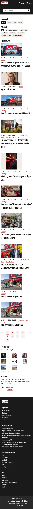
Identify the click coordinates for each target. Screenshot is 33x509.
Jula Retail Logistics (18, 35)
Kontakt (3, 475)
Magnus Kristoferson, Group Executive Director (13, 431)
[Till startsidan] (4, 2)
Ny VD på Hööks (8, 89)
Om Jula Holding (5, 411)
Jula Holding (5, 33)
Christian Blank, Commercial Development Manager (14, 442)
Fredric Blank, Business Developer (10, 444)
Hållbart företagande (7, 415)
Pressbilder (4, 478)
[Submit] (28, 10)
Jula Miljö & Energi (6, 35)
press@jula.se (9, 388)
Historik (3, 487)
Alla (2, 30)
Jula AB (22, 57)
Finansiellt (4, 484)
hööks (21, 87)
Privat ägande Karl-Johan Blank (9, 482)
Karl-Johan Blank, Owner (7, 428)
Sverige (3, 22)
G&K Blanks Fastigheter (11, 30)
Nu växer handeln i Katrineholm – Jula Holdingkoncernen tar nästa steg (15, 143)
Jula (26, 30)
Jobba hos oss (5, 480)
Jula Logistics (21, 33)
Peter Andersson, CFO (7, 440)
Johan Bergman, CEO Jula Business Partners (12, 447)
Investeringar (5, 417)
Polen (14, 22)
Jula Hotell (12, 33)
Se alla (3, 372)
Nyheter (3, 420)
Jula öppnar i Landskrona (12, 325)
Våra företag (4, 413)
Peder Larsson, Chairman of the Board (11, 433)
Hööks (21, 30)
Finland (20, 22)
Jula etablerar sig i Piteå (11, 296)
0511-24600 (10, 390)
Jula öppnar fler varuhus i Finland (15, 113)
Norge (9, 22)
